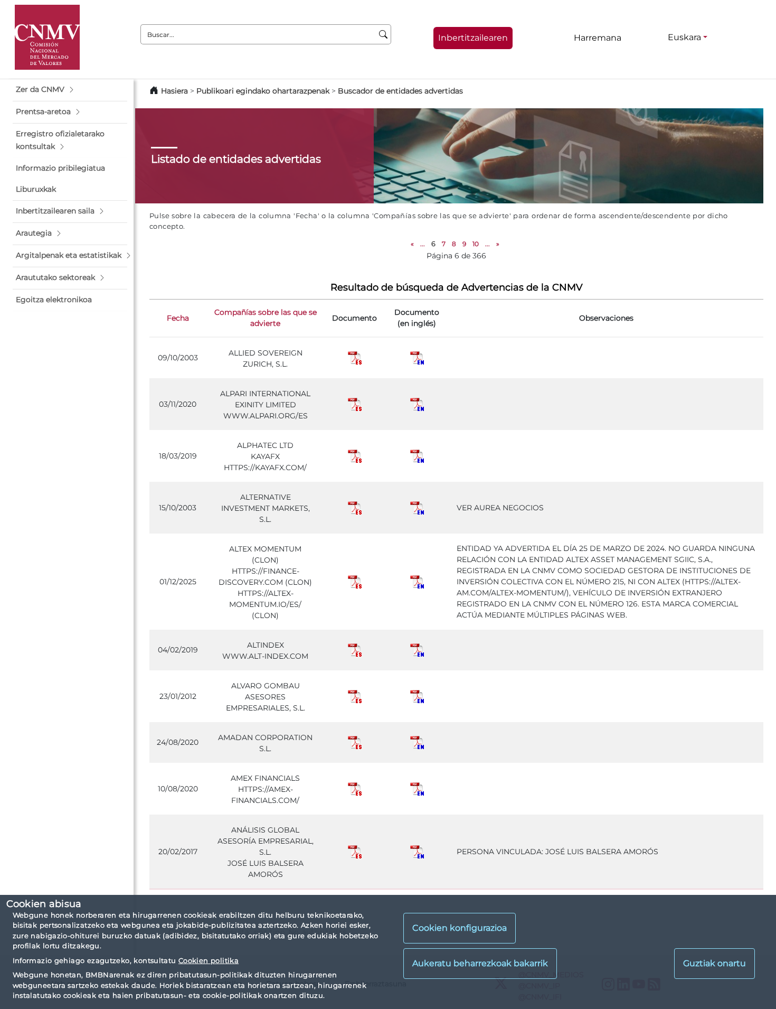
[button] (70, 89)
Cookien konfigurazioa (459, 928)
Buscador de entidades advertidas (400, 91)
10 (475, 244)
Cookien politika (208, 960)
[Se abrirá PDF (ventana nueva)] (355, 357)
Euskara (684, 37)
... (422, 244)
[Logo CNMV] (47, 37)
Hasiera (174, 91)
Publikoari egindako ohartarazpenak (262, 91)
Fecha (178, 318)
